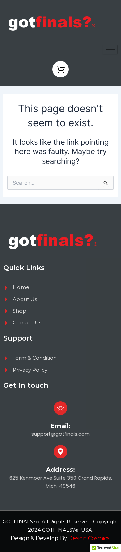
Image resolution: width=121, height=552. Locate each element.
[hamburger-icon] (110, 49)
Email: (61, 426)
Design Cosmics (89, 538)
